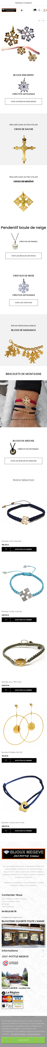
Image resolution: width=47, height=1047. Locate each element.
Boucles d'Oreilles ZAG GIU (12, 777)
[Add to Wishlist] (6, 574)
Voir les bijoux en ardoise (23, 486)
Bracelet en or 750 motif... (12, 707)
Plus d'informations (18, 1034)
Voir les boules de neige (23, 281)
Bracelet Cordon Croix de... (12, 636)
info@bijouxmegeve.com (12, 942)
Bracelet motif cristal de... (12, 566)
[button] (40, 21)
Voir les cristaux (23, 327)
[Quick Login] (39, 10)
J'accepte (23, 1040)
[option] (23, 56)
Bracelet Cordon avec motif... (13, 847)
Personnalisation (33, 1034)
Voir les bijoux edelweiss (23, 126)
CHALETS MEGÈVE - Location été (16, 1013)
